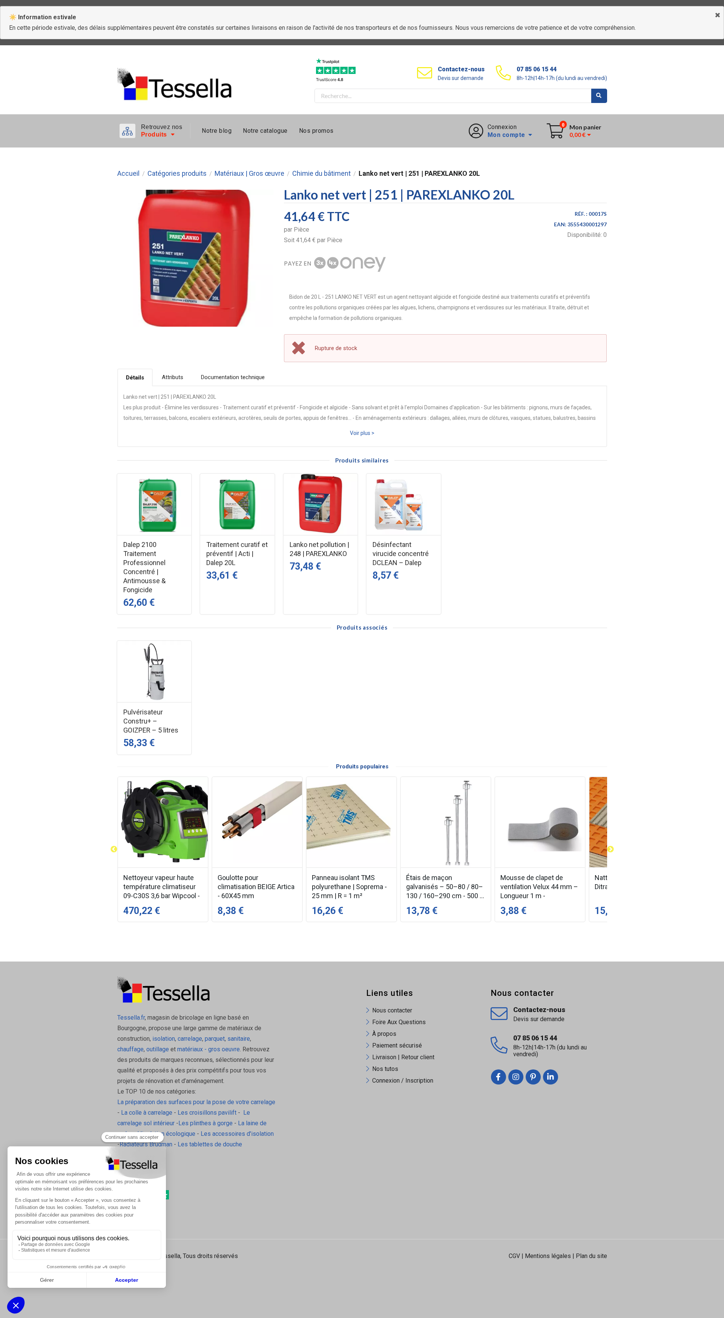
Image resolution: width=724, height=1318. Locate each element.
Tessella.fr (131, 1017)
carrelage (190, 1038)
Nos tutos (385, 1068)
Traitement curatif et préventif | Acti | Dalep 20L (237, 554)
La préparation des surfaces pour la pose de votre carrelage (196, 1102)
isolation (163, 1038)
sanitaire (238, 1038)
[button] (114, 849)
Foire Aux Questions (399, 1022)
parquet (215, 1038)
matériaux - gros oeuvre (208, 1049)
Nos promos (316, 130)
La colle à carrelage (146, 1112)
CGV (514, 1256)
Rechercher (599, 96)
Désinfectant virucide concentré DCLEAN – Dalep (401, 554)
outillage (157, 1049)
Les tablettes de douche (211, 1144)
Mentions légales (548, 1256)
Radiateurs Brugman (146, 1144)
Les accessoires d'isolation (237, 1133)
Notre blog (217, 130)
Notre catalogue (265, 130)
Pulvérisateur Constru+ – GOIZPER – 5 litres (150, 721)
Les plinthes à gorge (205, 1123)
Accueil (128, 173)
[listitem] (163, 849)
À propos (384, 1033)
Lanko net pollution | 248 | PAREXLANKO (319, 549)
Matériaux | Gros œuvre (249, 173)
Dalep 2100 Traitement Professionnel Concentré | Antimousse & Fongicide (144, 567)
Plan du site (591, 1256)
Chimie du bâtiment (321, 173)
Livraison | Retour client (403, 1057)
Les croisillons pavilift (207, 1112)
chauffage (130, 1049)
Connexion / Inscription (402, 1080)
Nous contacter (392, 1010)
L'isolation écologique (166, 1133)
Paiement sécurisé (397, 1045)
